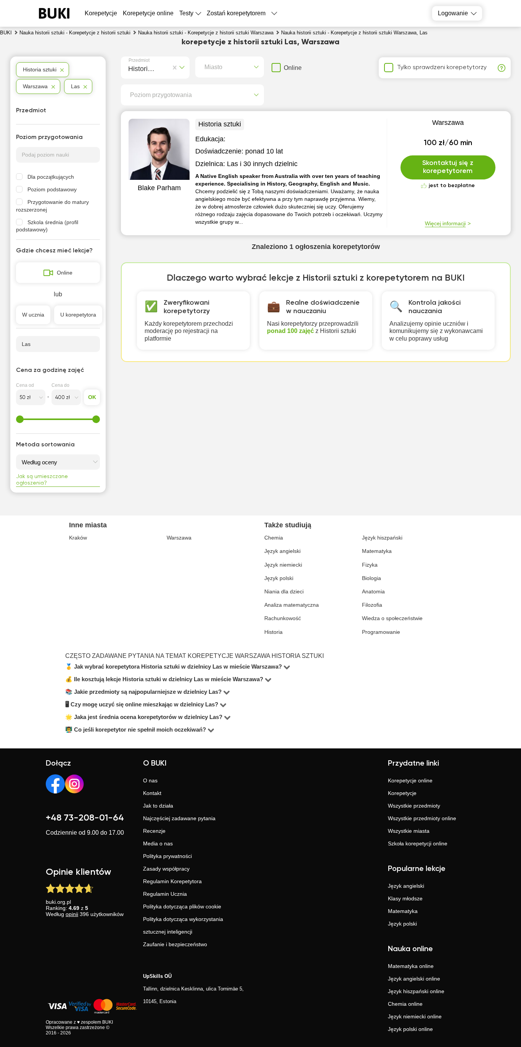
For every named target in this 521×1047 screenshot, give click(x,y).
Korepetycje (402, 793)
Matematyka (403, 911)
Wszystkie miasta (408, 831)
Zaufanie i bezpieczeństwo (175, 944)
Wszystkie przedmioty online (422, 818)
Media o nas (158, 843)
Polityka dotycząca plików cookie (182, 906)
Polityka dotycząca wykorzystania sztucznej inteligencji (183, 925)
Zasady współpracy (166, 869)
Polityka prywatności (167, 856)
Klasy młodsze (405, 898)
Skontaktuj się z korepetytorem (447, 167)
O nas (150, 780)
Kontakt (152, 793)
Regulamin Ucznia (165, 894)
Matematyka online (411, 966)
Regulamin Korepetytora (172, 881)
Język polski (402, 924)
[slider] (20, 419)
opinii (72, 914)
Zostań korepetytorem (236, 13)
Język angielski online (414, 979)
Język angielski (406, 886)
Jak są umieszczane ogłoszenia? (42, 480)
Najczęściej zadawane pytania (179, 818)
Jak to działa (158, 806)
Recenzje (154, 831)
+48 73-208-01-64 (85, 817)
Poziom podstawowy (52, 189)
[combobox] (130, 67)
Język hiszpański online (416, 991)
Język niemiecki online (415, 1016)
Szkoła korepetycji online (417, 843)
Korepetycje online (148, 13)
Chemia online (405, 1004)
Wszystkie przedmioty (414, 806)
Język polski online (410, 1029)
